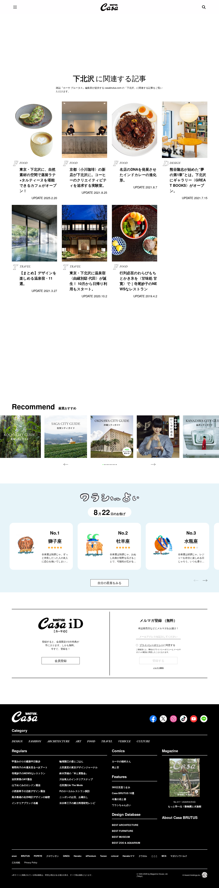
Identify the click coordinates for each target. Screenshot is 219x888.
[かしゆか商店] (158, 436)
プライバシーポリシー (151, 645)
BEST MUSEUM (121, 837)
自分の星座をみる (109, 583)
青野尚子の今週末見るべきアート (30, 767)
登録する (158, 660)
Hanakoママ (129, 855)
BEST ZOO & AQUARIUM (126, 842)
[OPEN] (15, 7)
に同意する (157, 645)
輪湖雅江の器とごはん (71, 761)
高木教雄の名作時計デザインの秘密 (31, 797)
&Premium (91, 855)
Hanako (77, 855)
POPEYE (38, 855)
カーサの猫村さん (121, 761)
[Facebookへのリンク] (153, 718)
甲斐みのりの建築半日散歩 (26, 761)
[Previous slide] (65, 464)
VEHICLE (124, 741)
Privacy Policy (30, 862)
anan (14, 855)
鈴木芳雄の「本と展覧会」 (73, 773)
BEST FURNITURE (122, 831)
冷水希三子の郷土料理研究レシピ (77, 803)
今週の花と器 (119, 799)
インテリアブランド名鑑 (25, 803)
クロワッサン (52, 855)
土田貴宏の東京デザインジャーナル (78, 767)
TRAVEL (106, 741)
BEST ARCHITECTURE (125, 825)
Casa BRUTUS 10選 (123, 793)
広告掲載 (16, 862)
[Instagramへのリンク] (173, 718)
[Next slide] (153, 464)
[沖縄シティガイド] (112, 436)
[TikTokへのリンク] (183, 718)
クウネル (143, 855)
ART (78, 741)
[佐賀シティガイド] (65, 436)
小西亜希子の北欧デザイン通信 (28, 791)
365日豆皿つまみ (121, 787)
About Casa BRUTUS (180, 817)
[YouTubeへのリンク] (193, 718)
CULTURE (143, 741)
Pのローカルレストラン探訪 (74, 791)
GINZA (66, 855)
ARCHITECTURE (58, 741)
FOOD (91, 741)
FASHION (35, 741)
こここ (154, 855)
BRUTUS (25, 855)
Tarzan (103, 855)
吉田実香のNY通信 (22, 779)
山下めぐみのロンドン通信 (26, 785)
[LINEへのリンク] (203, 718)
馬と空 (115, 767)
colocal (114, 855)
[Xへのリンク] (163, 718)
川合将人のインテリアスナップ (76, 779)
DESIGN (17, 741)
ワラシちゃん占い (121, 805)
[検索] (204, 7)
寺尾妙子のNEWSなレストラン (28, 773)
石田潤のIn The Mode (71, 785)
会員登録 (61, 660)
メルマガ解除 (158, 667)
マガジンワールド (178, 855)
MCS (164, 855)
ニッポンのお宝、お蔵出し (73, 797)
